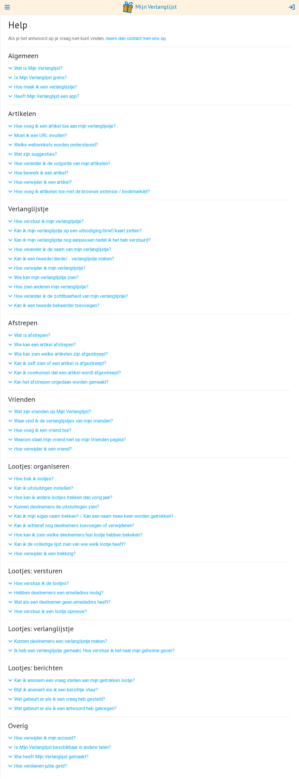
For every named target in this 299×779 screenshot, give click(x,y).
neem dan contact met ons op (136, 38)
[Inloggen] (291, 7)
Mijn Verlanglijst (155, 7)
